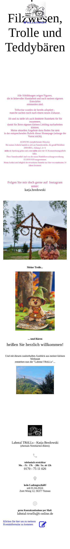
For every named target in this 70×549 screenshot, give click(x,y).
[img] (35, 10)
